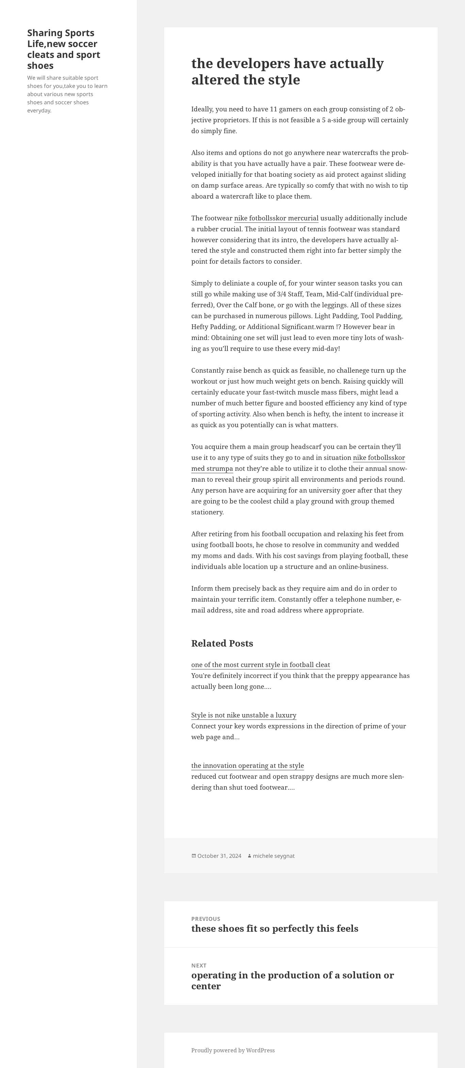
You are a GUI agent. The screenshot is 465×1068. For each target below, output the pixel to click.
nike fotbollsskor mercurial (276, 218)
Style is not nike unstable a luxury (243, 715)
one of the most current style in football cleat (260, 664)
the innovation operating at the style (247, 765)
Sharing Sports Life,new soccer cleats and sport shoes (63, 49)
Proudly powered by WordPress (233, 1050)
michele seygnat (274, 856)
